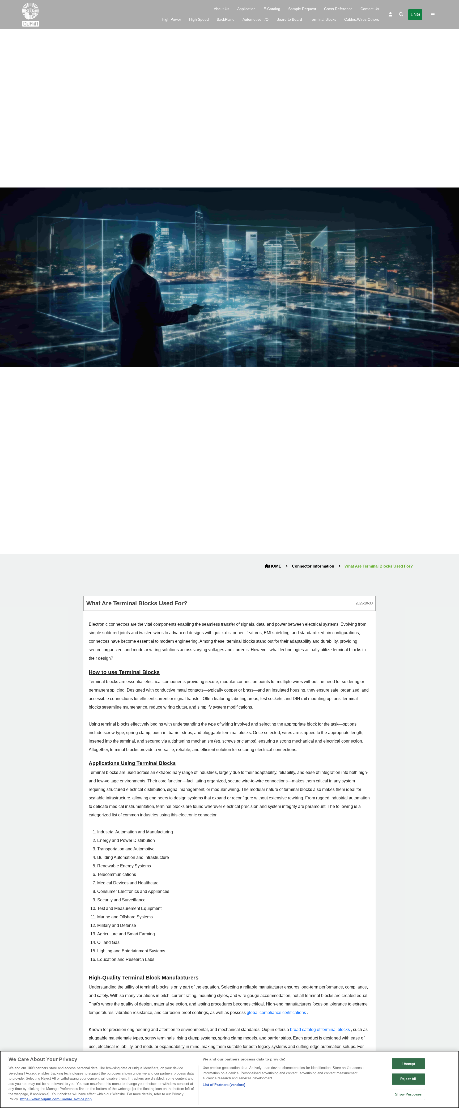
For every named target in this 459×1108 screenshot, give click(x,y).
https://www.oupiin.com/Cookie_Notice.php (56, 1099)
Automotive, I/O (256, 19)
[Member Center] (390, 14)
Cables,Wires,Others (361, 19)
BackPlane (226, 19)
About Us (221, 9)
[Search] (401, 14)
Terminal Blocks (323, 19)
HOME (275, 566)
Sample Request (302, 9)
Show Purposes (408, 1094)
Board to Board (289, 19)
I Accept (408, 1064)
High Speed (199, 19)
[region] (229, 1079)
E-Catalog (272, 9)
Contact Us (369, 9)
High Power (171, 19)
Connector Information (313, 566)
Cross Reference (338, 9)
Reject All (408, 1079)
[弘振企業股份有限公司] (30, 14)
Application (246, 9)
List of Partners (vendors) (224, 1085)
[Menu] (432, 14)
